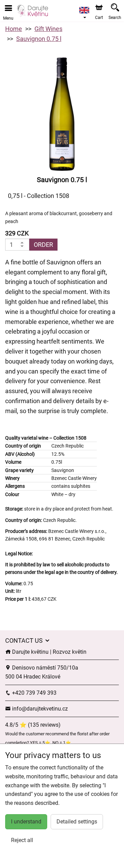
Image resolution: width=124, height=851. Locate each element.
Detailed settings (76, 821)
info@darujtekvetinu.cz (39, 708)
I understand (26, 821)
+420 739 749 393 (33, 693)
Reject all (22, 840)
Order (43, 244)
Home (13, 28)
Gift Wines (48, 28)
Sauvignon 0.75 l (38, 38)
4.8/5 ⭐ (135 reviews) (33, 725)
